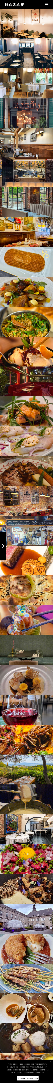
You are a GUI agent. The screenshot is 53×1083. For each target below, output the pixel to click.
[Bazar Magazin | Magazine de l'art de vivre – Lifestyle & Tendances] (14, 4)
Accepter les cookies (28, 1078)
